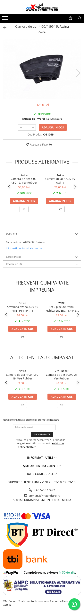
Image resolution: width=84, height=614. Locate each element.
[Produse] (5, 19)
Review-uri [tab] (14, 264)
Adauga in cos (53, 127)
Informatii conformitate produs (24, 248)
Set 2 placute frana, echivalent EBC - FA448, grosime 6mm (61, 308)
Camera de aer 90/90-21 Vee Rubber (61, 376)
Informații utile (40, 457)
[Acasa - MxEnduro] (42, 7)
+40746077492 (44, 490)
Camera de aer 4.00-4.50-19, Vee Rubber (24, 180)
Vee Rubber (61, 371)
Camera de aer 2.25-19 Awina (60, 180)
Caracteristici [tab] (13, 256)
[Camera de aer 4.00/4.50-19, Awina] (42, 69)
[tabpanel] (42, 69)
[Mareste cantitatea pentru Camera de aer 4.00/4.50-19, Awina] (33, 127)
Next (78, 73)
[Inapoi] (3, 27)
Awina (42, 32)
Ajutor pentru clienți (40, 466)
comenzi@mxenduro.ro (44, 496)
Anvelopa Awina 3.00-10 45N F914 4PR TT (22, 308)
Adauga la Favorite (40, 144)
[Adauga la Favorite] (24, 209)
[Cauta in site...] (79, 18)
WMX (61, 303)
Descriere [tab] (11, 233)
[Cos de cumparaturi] (70, 18)
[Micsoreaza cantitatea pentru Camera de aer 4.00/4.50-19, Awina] (21, 127)
